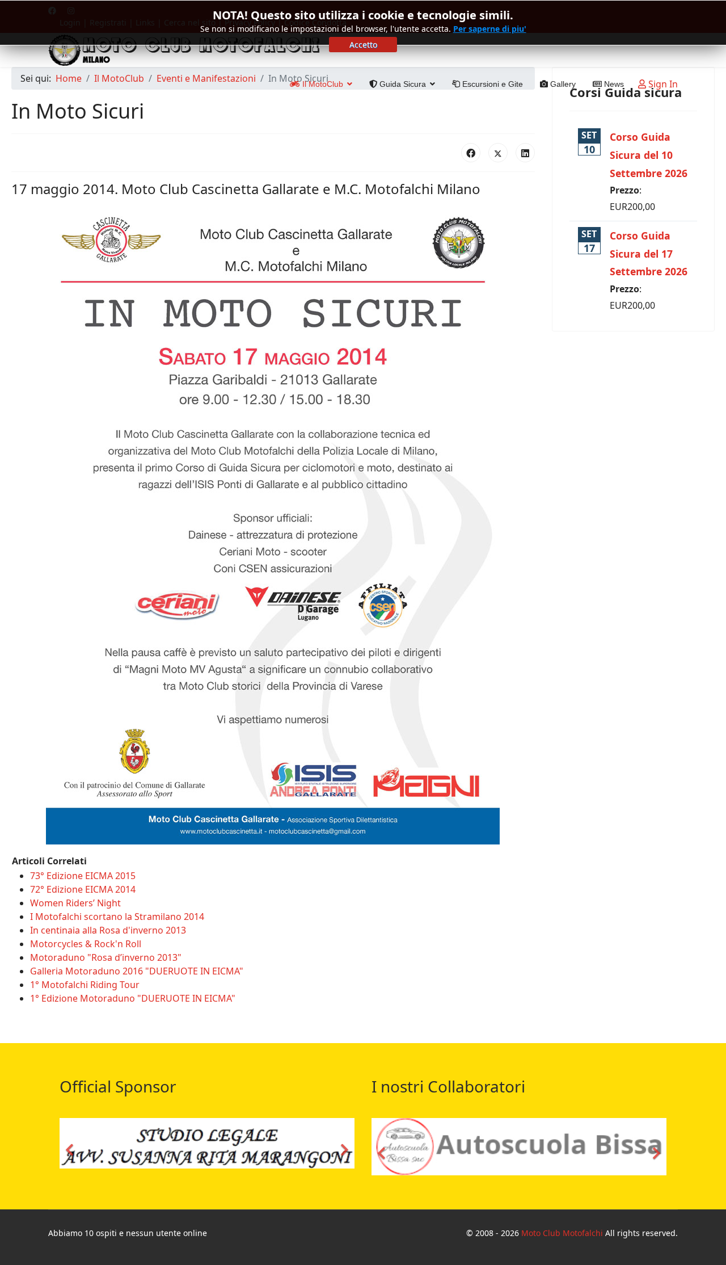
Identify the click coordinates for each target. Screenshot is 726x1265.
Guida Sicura (401, 84)
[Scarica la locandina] (273, 523)
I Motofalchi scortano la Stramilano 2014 (117, 916)
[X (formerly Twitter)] (498, 152)
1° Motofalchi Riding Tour (85, 984)
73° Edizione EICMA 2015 (83, 875)
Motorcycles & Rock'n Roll (85, 944)
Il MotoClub (321, 84)
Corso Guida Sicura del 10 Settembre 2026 (648, 154)
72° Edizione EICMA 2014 (83, 889)
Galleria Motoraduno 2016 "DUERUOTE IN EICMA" (136, 971)
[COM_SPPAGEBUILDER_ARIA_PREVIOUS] (71, 1146)
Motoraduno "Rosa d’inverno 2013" (106, 957)
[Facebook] (470, 152)
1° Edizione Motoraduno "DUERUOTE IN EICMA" (132, 998)
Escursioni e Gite (491, 84)
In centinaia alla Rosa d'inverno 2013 (108, 930)
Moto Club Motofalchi (562, 1233)
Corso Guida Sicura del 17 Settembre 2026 (648, 253)
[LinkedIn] (525, 152)
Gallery (562, 84)
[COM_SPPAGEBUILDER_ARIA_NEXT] (343, 1146)
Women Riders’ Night (75, 903)
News (613, 84)
